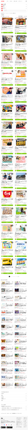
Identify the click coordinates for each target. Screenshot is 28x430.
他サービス (20, 1)
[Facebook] (4, 425)
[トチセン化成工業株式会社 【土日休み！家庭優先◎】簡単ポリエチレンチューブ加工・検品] (20, 43)
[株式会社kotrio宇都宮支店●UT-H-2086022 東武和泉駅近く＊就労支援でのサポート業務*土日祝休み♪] (7, 266)
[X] (9, 425)
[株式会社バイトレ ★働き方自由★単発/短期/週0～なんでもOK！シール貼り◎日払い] (7, 113)
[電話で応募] (2, 32)
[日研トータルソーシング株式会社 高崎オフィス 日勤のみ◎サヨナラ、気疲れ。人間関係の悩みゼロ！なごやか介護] (7, 61)
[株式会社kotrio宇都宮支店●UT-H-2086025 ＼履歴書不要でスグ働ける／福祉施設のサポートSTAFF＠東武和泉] (20, 266)
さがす (7, 1)
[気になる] (12, 19)
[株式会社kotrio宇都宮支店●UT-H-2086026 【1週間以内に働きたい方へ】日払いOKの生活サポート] (7, 249)
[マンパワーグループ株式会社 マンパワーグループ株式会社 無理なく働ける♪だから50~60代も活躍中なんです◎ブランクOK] (20, 78)
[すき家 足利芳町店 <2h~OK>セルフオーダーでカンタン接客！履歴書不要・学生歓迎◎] (7, 215)
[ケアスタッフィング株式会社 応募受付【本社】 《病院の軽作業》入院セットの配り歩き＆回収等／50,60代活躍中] (20, 232)
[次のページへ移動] (18, 276)
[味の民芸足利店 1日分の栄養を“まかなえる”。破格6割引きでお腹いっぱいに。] (20, 164)
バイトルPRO (25, 423)
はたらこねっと (25, 424)
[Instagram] (2, 425)
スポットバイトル (25, 419)
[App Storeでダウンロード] (3, 427)
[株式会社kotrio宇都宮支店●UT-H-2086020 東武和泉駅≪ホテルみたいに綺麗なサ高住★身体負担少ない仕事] (20, 249)
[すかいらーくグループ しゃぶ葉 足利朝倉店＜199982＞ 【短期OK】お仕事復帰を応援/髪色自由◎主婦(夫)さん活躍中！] (7, 130)
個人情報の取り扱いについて (19, 421)
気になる (11, 1)
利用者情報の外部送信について (19, 422)
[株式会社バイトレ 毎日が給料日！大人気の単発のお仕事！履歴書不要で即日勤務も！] (20, 113)
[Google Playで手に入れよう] (9, 427)
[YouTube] (7, 425)
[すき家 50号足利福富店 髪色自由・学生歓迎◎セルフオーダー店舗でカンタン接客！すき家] (7, 198)
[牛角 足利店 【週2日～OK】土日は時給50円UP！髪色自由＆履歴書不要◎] (20, 26)
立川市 (10, 413)
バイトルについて (18, 425)
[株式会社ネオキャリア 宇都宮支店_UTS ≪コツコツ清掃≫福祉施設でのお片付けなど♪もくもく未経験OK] (20, 198)
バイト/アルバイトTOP (3, 413)
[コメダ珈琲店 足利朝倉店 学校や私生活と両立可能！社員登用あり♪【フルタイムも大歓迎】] (20, 61)
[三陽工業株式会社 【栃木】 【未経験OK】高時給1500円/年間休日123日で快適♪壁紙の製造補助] (7, 164)
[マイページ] (26, 1)
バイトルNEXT (25, 420)
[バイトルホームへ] (2, 1)
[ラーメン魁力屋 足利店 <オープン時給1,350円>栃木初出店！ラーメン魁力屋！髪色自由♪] (7, 26)
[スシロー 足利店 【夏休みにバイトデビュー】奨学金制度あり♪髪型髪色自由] (7, 147)
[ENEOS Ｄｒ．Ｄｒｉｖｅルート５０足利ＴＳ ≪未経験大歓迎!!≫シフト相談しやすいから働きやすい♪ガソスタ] (7, 95)
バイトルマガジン (25, 422)
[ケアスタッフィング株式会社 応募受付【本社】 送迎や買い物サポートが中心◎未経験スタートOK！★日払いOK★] (7, 232)
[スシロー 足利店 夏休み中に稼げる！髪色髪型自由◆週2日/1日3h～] (20, 130)
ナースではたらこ (25, 425)
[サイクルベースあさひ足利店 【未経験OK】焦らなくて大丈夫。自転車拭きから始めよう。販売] (7, 181)
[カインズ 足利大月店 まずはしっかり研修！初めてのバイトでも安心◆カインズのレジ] (20, 181)
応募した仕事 (15, 1)
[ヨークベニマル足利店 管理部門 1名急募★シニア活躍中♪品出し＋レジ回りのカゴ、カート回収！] (7, 78)
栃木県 (8, 413)
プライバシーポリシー (18, 420)
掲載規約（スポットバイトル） (19, 424)
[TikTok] (11, 425)
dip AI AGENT (25, 421)
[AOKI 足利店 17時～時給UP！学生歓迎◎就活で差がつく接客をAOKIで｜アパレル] (7, 43)
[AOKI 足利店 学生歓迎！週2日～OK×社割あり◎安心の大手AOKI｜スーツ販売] (20, 95)
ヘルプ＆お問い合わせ (18, 419)
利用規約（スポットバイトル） (19, 423)
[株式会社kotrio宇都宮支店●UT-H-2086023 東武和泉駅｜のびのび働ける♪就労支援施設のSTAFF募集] (20, 147)
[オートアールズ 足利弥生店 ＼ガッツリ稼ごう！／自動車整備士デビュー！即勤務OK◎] (20, 215)
